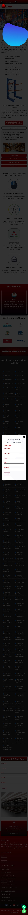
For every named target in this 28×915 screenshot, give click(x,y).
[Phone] (24, 907)
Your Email (7, 453)
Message (6, 467)
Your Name (7, 448)
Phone (6, 458)
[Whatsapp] (24, 911)
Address (6, 462)
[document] (14, 457)
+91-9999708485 (15, 442)
